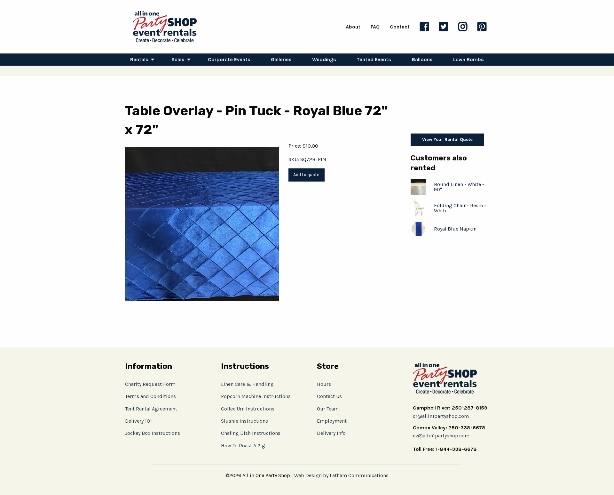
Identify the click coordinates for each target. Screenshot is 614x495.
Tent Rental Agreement (151, 409)
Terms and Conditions (150, 396)
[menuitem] (140, 59)
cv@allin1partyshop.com (441, 436)
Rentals (139, 59)
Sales (178, 59)
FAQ (375, 27)
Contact (400, 27)
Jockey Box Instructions (152, 433)
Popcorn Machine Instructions (256, 396)
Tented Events (374, 59)
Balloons (422, 59)
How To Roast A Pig (243, 445)
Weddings (324, 59)
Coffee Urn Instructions (247, 409)
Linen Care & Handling (247, 384)
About (353, 27)
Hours (324, 384)
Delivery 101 (138, 421)
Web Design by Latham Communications (341, 475)
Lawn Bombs (468, 59)
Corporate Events (229, 59)
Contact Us (329, 396)
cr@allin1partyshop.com (441, 416)
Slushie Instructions (244, 421)
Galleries (281, 59)
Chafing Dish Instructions (250, 433)
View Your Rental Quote (447, 139)
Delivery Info (331, 433)
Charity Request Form (150, 384)
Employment (332, 421)
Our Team (328, 409)
